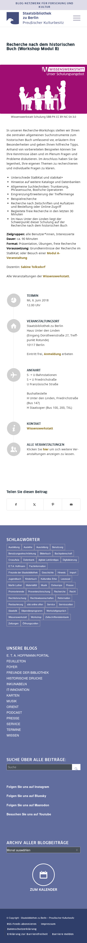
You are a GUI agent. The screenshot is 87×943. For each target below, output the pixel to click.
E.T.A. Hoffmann (16, 566)
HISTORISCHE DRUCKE (24, 678)
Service (51, 604)
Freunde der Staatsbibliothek (23, 572)
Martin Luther (15, 585)
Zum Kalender (43, 889)
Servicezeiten (66, 604)
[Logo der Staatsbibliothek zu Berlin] (36, 18)
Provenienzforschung (39, 591)
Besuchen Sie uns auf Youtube (29, 814)
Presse (69, 585)
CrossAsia (13, 559)
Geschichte (48, 572)
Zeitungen (13, 623)
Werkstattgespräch (56, 610)
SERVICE (13, 724)
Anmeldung (52, 354)
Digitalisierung (70, 559)
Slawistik (12, 610)
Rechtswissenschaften (42, 598)
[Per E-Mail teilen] (71, 504)
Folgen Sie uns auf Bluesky (26, 796)
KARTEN (13, 695)
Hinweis (62, 572)
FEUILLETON (16, 661)
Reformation (64, 598)
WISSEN (13, 735)
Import (73, 572)
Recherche (59, 591)
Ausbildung (14, 547)
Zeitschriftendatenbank (57, 617)
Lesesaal (65, 578)
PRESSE (13, 718)
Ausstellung (42, 547)
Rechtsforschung (17, 598)
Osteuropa (56, 585)
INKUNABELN (17, 684)
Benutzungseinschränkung (22, 553)
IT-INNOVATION (18, 689)
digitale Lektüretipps (48, 559)
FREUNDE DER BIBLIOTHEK (28, 672)
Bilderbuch (45, 553)
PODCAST (14, 712)
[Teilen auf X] (34, 504)
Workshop (36, 617)
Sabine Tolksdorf (33, 267)
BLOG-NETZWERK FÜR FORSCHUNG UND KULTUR (44, 5)
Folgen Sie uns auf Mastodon (28, 805)
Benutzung (57, 547)
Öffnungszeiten (30, 623)
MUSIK (12, 701)
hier (46, 449)
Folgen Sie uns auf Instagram (28, 786)
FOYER (12, 666)
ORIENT (13, 706)
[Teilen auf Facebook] (16, 504)
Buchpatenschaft (63, 553)
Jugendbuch (14, 578)
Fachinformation (37, 566)
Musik (44, 585)
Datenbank (28, 559)
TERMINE (14, 729)
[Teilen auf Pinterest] (53, 504)
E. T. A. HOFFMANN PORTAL (28, 655)
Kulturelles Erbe (49, 578)
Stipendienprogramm (31, 610)
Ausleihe (28, 547)
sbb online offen (35, 604)
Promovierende (16, 591)
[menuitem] (44, 5)
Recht (72, 591)
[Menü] (74, 18)
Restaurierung (15, 604)
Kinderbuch (31, 578)
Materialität (31, 585)
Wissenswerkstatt (40, 428)
